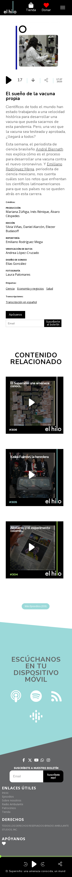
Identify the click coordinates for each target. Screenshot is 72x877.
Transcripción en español (21, 302)
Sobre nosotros (11, 800)
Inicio (5, 793)
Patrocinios (9, 808)
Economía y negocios (30, 288)
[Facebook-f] (24, 760)
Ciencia (10, 288)
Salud (49, 288)
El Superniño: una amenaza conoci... (29, 384)
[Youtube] (36, 760)
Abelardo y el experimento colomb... (30, 529)
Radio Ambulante (12, 804)
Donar (46, 10)
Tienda (31, 10)
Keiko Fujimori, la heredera (29, 456)
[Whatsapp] (42, 760)
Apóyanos (15, 315)
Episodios (8, 796)
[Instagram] (48, 760)
